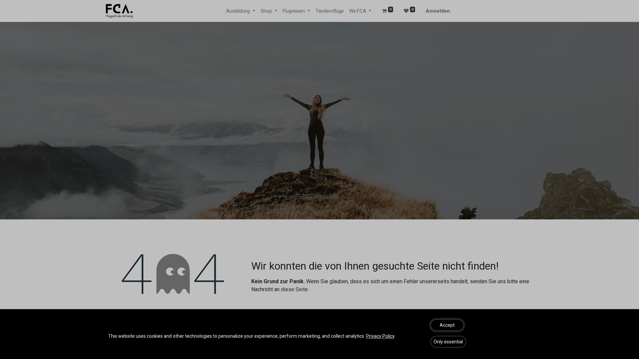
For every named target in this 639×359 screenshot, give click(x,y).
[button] (447, 325)
